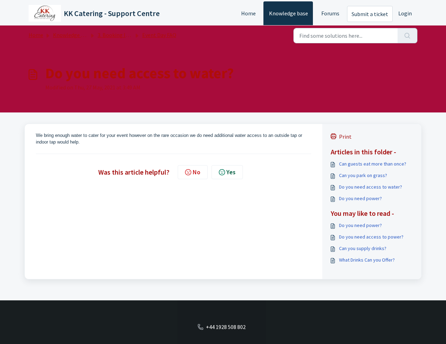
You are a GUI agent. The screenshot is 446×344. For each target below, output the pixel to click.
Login (405, 13)
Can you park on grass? (363, 175)
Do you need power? (360, 198)
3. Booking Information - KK (131, 34)
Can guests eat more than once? (372, 164)
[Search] (407, 35)
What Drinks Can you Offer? (367, 260)
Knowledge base (288, 13)
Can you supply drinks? (362, 248)
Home (248, 13)
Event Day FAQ (159, 34)
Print (345, 136)
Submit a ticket (370, 13)
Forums (330, 13)
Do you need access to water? (370, 187)
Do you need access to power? (371, 237)
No (196, 172)
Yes (231, 172)
